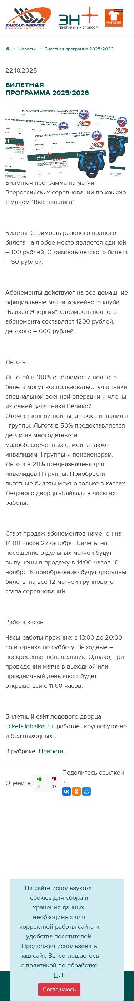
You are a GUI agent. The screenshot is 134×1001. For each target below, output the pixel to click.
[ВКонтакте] (66, 791)
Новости (51, 751)
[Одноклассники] (76, 791)
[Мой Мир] (86, 791)
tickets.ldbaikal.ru (29, 726)
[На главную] (51, 18)
